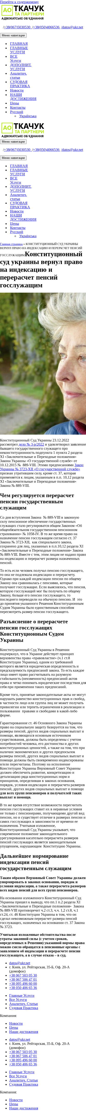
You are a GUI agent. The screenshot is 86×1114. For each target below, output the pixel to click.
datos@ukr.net (72, 27)
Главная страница (11, 244)
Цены (14, 103)
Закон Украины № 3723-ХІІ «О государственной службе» (41, 467)
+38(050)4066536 (46, 27)
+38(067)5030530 (18, 27)
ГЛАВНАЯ (19, 44)
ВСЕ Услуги (15, 58)
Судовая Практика (23, 1008)
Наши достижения (23, 1032)
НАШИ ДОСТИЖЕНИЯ (23, 97)
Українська (27, 116)
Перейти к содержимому (19, 2)
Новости (17, 90)
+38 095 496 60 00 (23, 984)
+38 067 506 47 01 (23, 979)
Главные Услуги (21, 995)
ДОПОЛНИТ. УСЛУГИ (20, 67)
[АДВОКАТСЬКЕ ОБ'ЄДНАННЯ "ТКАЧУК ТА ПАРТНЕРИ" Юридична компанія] (23, 19)
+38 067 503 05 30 (23, 975)
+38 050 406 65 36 (23, 988)
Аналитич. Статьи (23, 1004)
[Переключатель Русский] (80, 232)
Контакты (17, 107)
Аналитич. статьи (18, 75)
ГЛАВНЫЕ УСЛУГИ (19, 50)
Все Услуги (18, 1000)
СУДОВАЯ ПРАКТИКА (20, 84)
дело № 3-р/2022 (31, 444)
